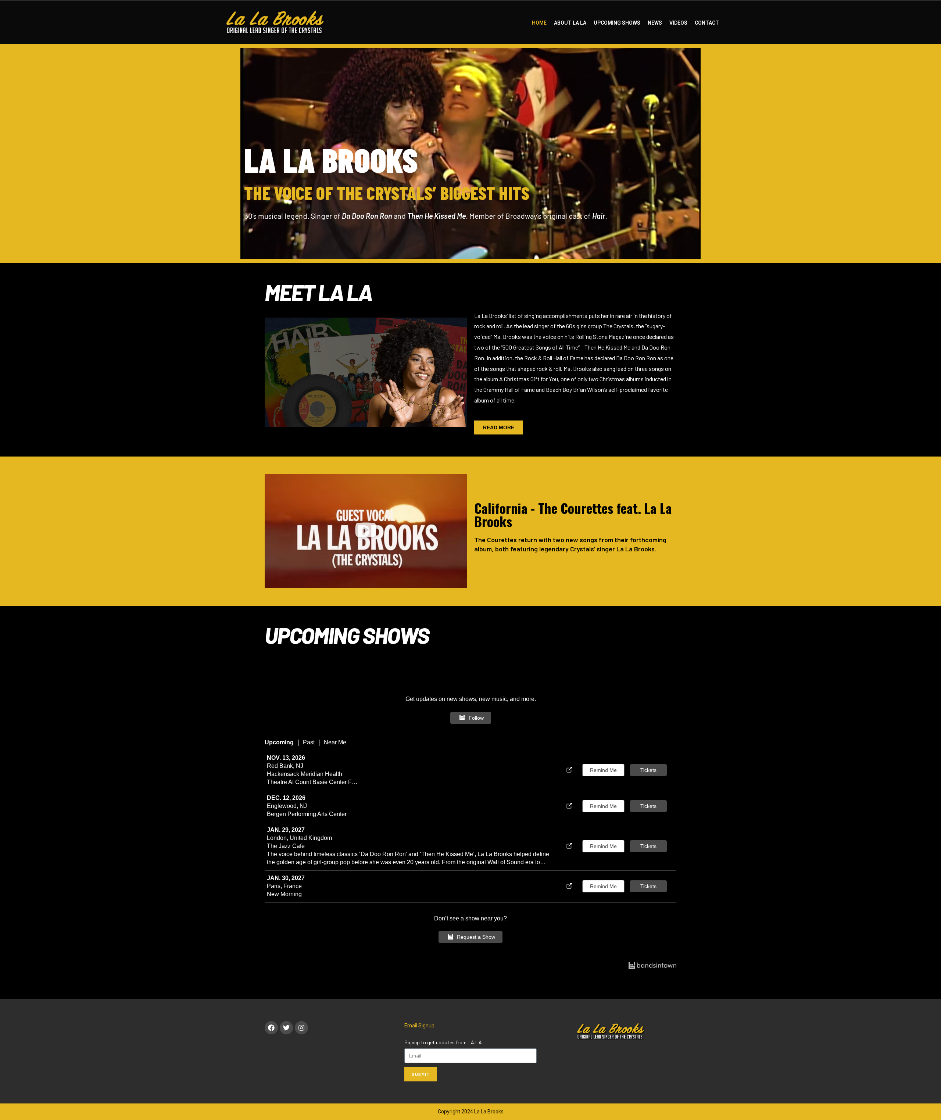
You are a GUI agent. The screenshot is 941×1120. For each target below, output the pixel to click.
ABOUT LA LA (570, 23)
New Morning (284, 894)
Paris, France (284, 886)
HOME (539, 23)
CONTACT (707, 23)
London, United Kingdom (299, 838)
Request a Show (476, 937)
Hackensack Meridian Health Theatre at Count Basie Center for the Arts (312, 778)
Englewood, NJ (287, 806)
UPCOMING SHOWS (617, 23)
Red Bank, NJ (285, 766)
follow (476, 718)
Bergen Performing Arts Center (307, 814)
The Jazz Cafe (286, 846)
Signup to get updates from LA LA (443, 1042)
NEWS (655, 23)
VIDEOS (678, 23)
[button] (366, 531)
